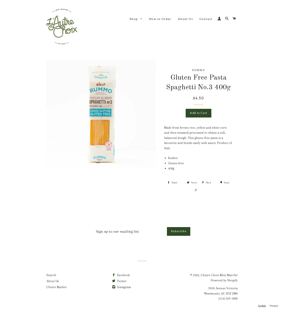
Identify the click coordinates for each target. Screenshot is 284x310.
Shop (134, 18)
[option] (274, 306)
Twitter (121, 281)
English (262, 305)
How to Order (160, 18)
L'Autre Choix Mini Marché (219, 275)
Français (274, 305)
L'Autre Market (56, 287)
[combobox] (262, 306)
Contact (206, 18)
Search (51, 275)
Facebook (123, 275)
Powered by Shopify (224, 280)
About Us (185, 18)
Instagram (123, 287)
